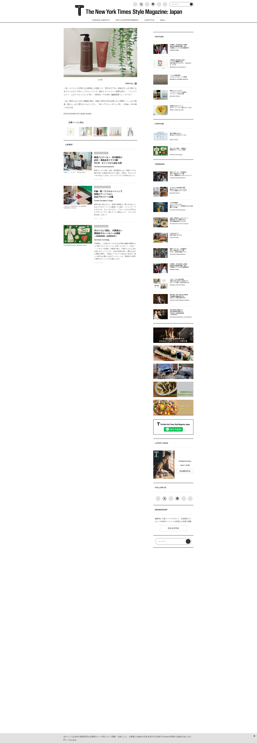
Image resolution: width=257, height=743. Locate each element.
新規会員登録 (173, 528)
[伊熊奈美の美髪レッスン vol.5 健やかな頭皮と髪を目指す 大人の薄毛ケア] (100, 122)
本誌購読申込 (185, 471)
